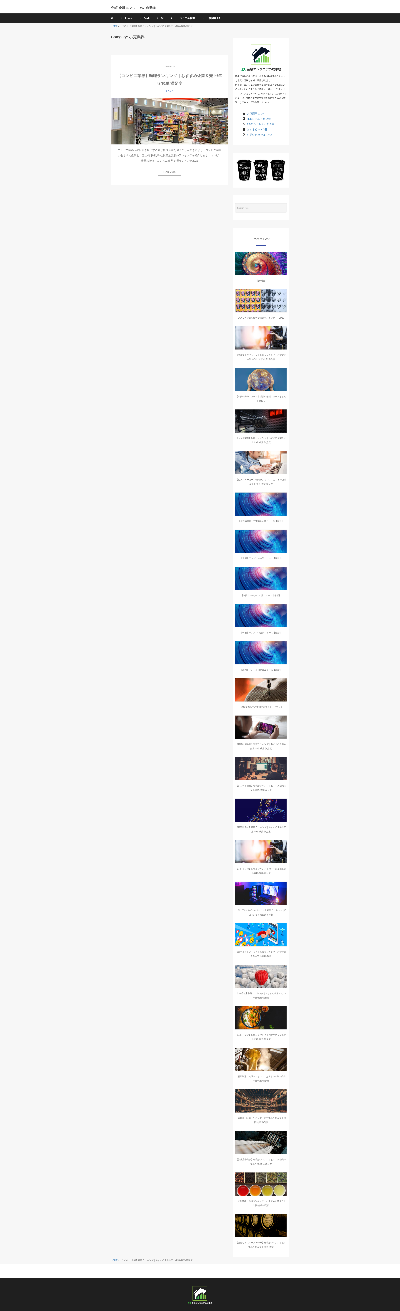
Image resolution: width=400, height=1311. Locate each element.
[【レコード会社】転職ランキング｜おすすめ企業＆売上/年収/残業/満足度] (261, 768)
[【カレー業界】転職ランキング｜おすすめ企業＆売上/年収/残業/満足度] (261, 1018)
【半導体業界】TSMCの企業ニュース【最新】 (261, 521)
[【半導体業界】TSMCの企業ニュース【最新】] (261, 504)
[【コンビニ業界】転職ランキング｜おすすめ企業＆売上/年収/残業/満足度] (169, 121)
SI (161, 18)
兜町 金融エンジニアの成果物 (133, 8)
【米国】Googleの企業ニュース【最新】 (261, 595)
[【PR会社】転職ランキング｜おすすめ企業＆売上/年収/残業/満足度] (261, 976)
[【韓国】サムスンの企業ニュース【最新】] (261, 615)
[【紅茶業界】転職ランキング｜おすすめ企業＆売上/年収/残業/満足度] (261, 1184)
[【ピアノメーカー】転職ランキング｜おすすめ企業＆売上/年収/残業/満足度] (261, 462)
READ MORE (169, 172)
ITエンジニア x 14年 (259, 118)
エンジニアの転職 (183, 18)
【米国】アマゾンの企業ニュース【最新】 (261, 558)
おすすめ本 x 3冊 (257, 129)
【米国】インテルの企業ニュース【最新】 (261, 670)
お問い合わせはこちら (260, 134)
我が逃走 (261, 280)
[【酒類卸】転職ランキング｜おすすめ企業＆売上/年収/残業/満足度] (261, 1101)
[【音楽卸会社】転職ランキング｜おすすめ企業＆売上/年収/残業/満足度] (261, 810)
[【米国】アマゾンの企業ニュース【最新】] (261, 541)
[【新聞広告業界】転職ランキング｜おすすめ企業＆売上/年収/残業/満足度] (261, 1142)
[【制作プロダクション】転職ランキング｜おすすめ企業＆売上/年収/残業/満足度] (261, 338)
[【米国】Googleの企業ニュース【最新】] (261, 578)
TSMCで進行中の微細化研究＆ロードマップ (261, 707)
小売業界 (169, 91)
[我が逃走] (261, 263)
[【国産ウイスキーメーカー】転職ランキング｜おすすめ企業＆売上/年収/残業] (261, 1225)
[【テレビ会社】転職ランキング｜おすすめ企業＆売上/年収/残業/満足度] (261, 851)
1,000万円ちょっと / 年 (260, 124)
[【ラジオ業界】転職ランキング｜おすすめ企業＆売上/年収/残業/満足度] (261, 421)
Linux (127, 18)
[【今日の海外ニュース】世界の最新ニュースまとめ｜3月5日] (261, 379)
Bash (145, 18)
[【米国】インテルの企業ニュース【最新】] (261, 652)
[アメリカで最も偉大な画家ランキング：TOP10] (261, 300)
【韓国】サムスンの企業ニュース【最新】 (261, 632)
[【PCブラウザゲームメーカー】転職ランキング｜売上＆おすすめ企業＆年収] (261, 893)
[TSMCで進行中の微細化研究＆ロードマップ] (261, 690)
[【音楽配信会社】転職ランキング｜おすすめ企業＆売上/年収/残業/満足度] (261, 727)
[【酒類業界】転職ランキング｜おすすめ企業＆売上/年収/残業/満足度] (261, 1059)
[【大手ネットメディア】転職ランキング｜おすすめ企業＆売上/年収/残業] (261, 935)
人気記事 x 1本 (256, 113)
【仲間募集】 (212, 18)
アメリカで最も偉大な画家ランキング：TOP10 (261, 318)
